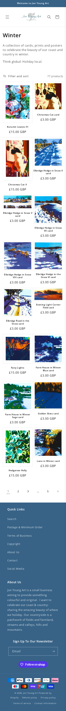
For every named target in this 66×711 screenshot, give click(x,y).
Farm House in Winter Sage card (17, 416)
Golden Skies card (48, 413)
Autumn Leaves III (17, 126)
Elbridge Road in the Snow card (17, 322)
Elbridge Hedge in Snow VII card (48, 229)
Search (11, 519)
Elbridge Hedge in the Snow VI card (48, 275)
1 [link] (8, 491)
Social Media (15, 568)
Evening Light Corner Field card (48, 306)
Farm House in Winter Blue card (48, 369)
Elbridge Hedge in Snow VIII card (17, 276)
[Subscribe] (54, 651)
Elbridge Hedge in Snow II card (48, 172)
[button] (7, 17)
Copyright (13, 544)
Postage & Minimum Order (25, 527)
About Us (13, 552)
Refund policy (29, 697)
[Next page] (58, 491)
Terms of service (22, 703)
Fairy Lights (17, 367)
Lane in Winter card (48, 461)
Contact (12, 560)
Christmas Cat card (48, 114)
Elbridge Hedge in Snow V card (17, 214)
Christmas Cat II (17, 184)
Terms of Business (19, 535)
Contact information (45, 703)
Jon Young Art (30, 693)
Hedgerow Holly (18, 470)
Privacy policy (48, 697)
